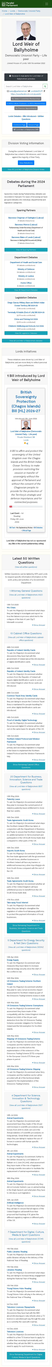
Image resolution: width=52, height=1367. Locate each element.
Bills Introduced (29, 116)
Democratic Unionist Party (29, 10)
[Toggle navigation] (46, 3)
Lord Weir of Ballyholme (15, 13)
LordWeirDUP (36, 91)
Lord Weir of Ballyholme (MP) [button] (27, 129)
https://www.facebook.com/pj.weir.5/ (26, 94)
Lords (12, 10)
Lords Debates (14, 116)
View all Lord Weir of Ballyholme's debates (26, 340)
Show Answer (39, 625)
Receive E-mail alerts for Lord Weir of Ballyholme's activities (27, 77)
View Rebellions (26, 162)
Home (4, 10)
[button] (26, 217)
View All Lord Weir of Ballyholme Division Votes (26, 169)
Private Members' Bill (26, 437)
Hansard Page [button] (33, 124)
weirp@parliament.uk (18, 91)
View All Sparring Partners (26, 249)
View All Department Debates (26, 290)
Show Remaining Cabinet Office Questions (26, 766)
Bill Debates (38, 527)
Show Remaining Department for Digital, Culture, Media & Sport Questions (26, 1355)
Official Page (26, 530)
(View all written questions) (26, 566)
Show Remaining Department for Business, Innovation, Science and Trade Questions (26, 928)
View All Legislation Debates (26, 333)
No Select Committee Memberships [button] (26, 98)
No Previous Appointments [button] (26, 108)
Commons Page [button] (19, 124)
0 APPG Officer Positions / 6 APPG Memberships (26, 103)
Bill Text (12, 527)
